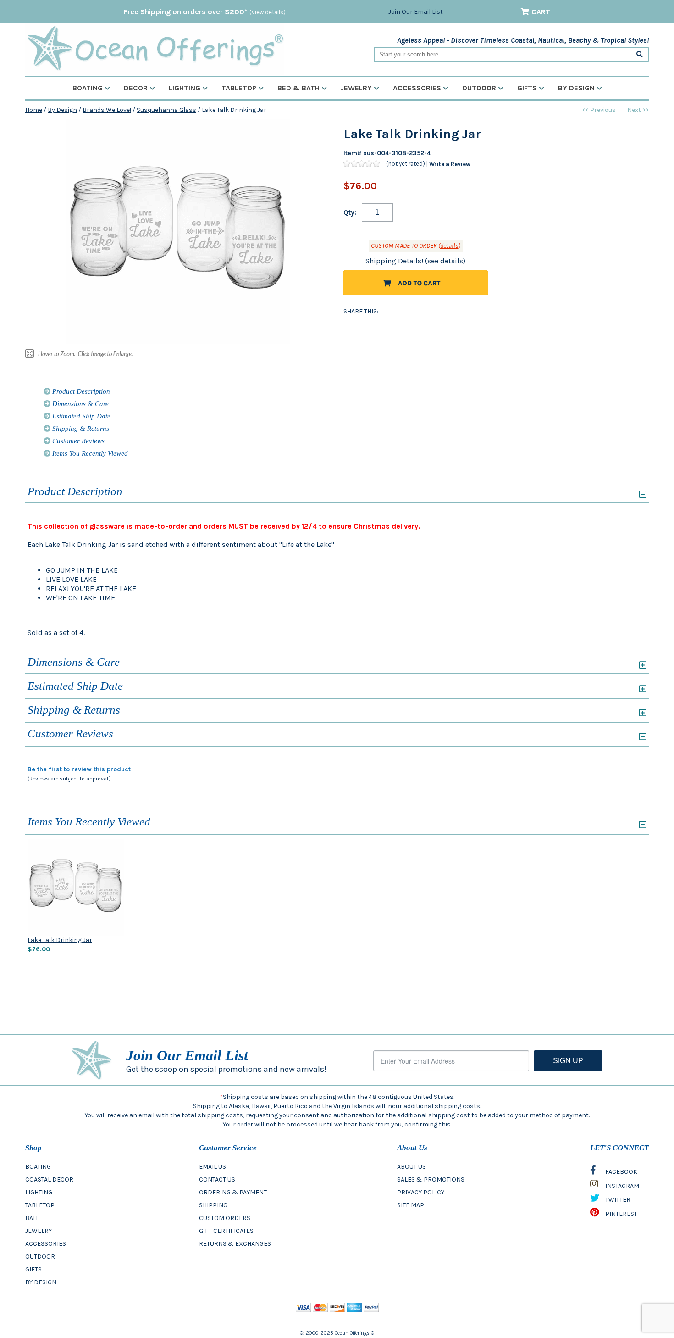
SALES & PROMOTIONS (430, 1179)
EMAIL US (212, 1167)
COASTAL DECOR (49, 1179)
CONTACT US (217, 1179)
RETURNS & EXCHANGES (235, 1244)
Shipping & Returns (79, 428)
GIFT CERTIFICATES (226, 1231)
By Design (576, 88)
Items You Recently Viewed (89, 453)
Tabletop (238, 88)
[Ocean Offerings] (154, 48)
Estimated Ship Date (80, 416)
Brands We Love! (107, 110)
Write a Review (449, 163)
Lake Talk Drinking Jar (60, 940)
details (449, 246)
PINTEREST (620, 1214)
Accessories (417, 88)
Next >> (638, 110)
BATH (32, 1218)
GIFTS (33, 1269)
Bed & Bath (298, 88)
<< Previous (599, 110)
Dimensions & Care (79, 403)
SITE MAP (410, 1205)
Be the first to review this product (79, 769)
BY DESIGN (40, 1282)
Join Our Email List (415, 12)
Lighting (184, 88)
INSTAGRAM (621, 1186)
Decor (136, 88)
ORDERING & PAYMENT (233, 1192)
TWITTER (617, 1200)
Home (33, 110)
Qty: (349, 212)
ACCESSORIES (45, 1244)
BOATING (38, 1167)
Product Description (80, 391)
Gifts (527, 88)
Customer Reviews (77, 441)
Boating (87, 88)
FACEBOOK (620, 1172)
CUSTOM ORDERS (224, 1218)
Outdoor (479, 88)
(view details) (267, 12)
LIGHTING (38, 1192)
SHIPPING (213, 1205)
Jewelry (356, 88)
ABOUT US (411, 1167)
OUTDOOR (40, 1256)
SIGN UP (568, 1061)
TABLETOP (40, 1205)
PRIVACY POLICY (420, 1192)
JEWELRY (38, 1231)
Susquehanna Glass (166, 110)
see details (445, 260)
